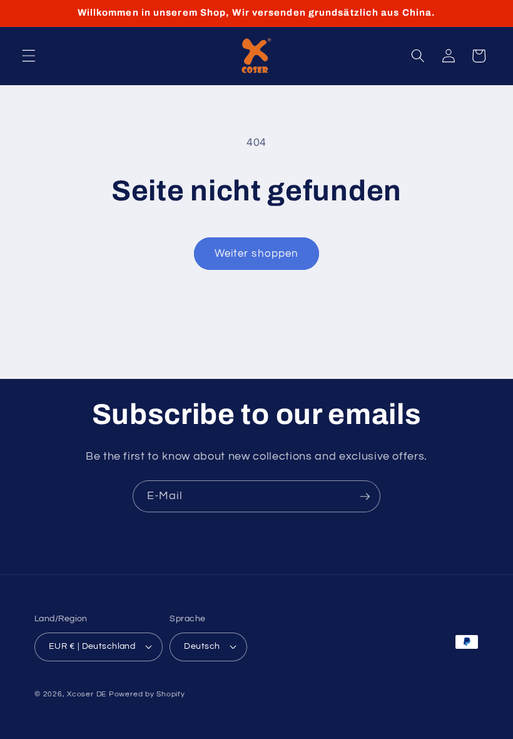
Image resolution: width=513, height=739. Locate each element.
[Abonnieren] (365, 496)
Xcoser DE (86, 694)
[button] (29, 56)
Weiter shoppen (256, 253)
